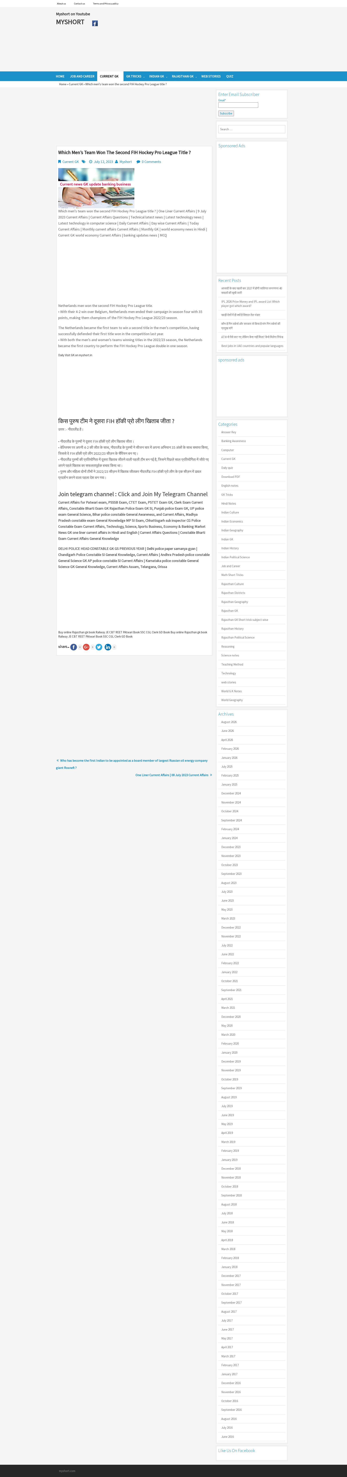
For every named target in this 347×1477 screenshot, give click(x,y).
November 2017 (231, 1285)
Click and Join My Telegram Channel (163, 494)
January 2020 (229, 1052)
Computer (227, 450)
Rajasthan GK (229, 611)
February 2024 (230, 829)
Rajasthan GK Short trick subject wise (244, 620)
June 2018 (227, 1222)
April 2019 (227, 1133)
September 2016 (231, 1410)
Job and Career (230, 566)
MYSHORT (71, 21)
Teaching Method (232, 664)
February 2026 (230, 749)
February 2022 (230, 963)
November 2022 (231, 936)
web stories (228, 682)
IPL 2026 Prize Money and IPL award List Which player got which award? (250, 304)
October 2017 (229, 1294)
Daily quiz (227, 468)
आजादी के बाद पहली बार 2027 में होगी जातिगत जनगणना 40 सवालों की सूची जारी (251, 290)
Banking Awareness (233, 441)
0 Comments (151, 161)
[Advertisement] (195, 39)
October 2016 (229, 1401)
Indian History (230, 548)
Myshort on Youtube (73, 13)
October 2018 (229, 1186)
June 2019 (227, 1115)
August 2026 (229, 722)
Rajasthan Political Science (238, 637)
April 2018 (227, 1240)
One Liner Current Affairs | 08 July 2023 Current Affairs (172, 775)
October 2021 (229, 981)
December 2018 (231, 1168)
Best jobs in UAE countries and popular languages (252, 346)
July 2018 (227, 1213)
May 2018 (227, 1231)
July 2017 (227, 1320)
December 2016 (231, 1383)
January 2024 (229, 838)
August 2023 (229, 883)
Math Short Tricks (232, 575)
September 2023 (231, 874)
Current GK (76, 84)
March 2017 (228, 1356)
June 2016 (227, 1437)
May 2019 (227, 1124)
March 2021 (228, 1008)
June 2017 (227, 1329)
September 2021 (231, 990)
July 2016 (227, 1428)
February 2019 (230, 1151)
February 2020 (230, 1043)
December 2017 (231, 1276)
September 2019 (231, 1088)
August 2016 (229, 1419)
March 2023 (228, 918)
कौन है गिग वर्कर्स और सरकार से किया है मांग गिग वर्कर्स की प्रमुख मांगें (250, 326)
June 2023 (227, 900)
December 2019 (231, 1061)
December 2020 (231, 1017)
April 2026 (227, 740)
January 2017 (229, 1374)
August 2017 (229, 1311)
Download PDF (230, 477)
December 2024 (231, 793)
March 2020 (228, 1035)
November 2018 (231, 1177)
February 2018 (230, 1258)
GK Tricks (227, 495)
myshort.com (67, 1471)
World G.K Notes (231, 691)
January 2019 (229, 1160)
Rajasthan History (232, 629)
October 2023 (229, 865)
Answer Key (228, 432)
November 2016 (231, 1392)
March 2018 (228, 1249)
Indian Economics (232, 521)
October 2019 (229, 1079)
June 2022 (227, 954)
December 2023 (231, 847)
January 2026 (229, 758)
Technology (228, 673)
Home (62, 84)
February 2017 (230, 1365)
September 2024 (231, 820)
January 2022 (229, 972)
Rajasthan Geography (234, 602)
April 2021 (227, 999)
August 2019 (229, 1097)
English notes (229, 486)
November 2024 (231, 802)
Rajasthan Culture (232, 584)
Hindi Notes (228, 503)
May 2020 (227, 1026)
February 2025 (230, 775)
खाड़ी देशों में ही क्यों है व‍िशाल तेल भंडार (240, 315)
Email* (222, 100)
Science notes (230, 655)
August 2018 (229, 1204)
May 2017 (227, 1338)
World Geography (232, 700)
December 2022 (231, 927)
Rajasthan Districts (233, 593)
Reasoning (228, 646)
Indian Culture (230, 512)
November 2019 (231, 1070)
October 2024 (229, 811)
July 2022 (227, 945)
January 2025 (229, 784)
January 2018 (229, 1267)
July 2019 (227, 1106)
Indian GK (227, 539)
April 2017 (227, 1347)
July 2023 (227, 892)
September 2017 (231, 1302)
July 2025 (227, 766)
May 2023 (227, 909)
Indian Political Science (235, 557)
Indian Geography (232, 530)
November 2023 (231, 856)
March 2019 (228, 1142)
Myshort (125, 161)
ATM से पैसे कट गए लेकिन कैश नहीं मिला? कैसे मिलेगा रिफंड (252, 337)
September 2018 (231, 1195)
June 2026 (227, 731)
